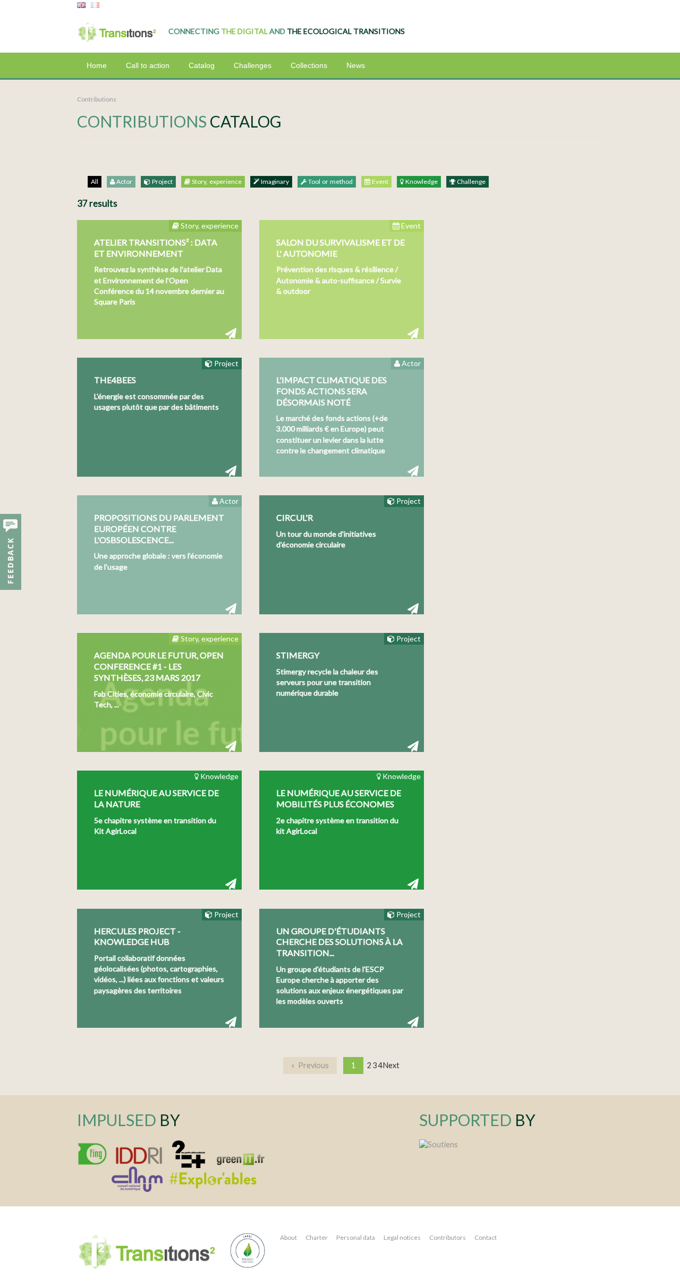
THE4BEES (115, 380)
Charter (316, 1237)
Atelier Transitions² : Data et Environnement (155, 247)
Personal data (355, 1237)
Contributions (96, 99)
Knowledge (421, 182)
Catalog (202, 65)
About (288, 1237)
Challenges (252, 65)
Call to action (147, 65)
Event (379, 182)
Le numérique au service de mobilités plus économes (338, 798)
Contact (485, 1237)
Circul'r (294, 517)
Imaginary (274, 182)
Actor (123, 182)
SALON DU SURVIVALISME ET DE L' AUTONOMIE (340, 247)
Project (161, 182)
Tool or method (330, 182)
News (355, 65)
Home (97, 65)
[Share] (230, 333)
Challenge (470, 182)
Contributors (447, 1237)
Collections (309, 65)
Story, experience (216, 182)
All (94, 182)
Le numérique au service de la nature (156, 798)
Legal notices (402, 1237)
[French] (95, 5)
